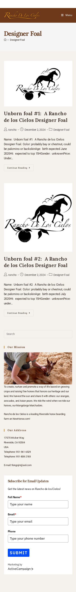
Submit (19, 552)
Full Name (15, 497)
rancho (12, 129)
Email (12, 514)
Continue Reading (20, 167)
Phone (12, 531)
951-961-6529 (23, 451)
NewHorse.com (21, 418)
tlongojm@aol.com (21, 465)
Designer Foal (17, 39)
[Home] (5, 39)
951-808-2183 (23, 456)
